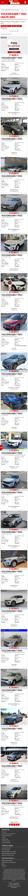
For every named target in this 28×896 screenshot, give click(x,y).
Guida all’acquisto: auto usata (9, 853)
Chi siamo (4, 832)
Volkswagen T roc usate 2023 (11, 9)
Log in (3, 864)
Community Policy (6, 842)
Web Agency (14, 887)
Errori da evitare (6, 850)
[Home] (14, 2)
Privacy (3, 837)
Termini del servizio (7, 835)
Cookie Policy (5, 839)
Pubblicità (4, 866)
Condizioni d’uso (6, 841)
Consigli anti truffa (6, 848)
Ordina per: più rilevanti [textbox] (6, 34)
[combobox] (14, 34)
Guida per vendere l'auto (8, 855)
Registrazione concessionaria (9, 862)
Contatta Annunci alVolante (8, 834)
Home (3, 9)
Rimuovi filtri (4, 28)
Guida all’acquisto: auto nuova (9, 851)
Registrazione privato (7, 860)
